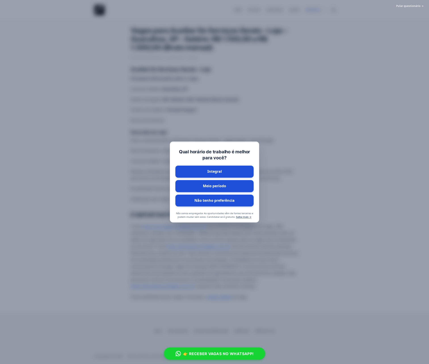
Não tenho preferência (214, 200)
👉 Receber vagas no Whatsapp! (218, 353)
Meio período (214, 185)
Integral (214, 171)
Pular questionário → (410, 6)
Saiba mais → (243, 216)
